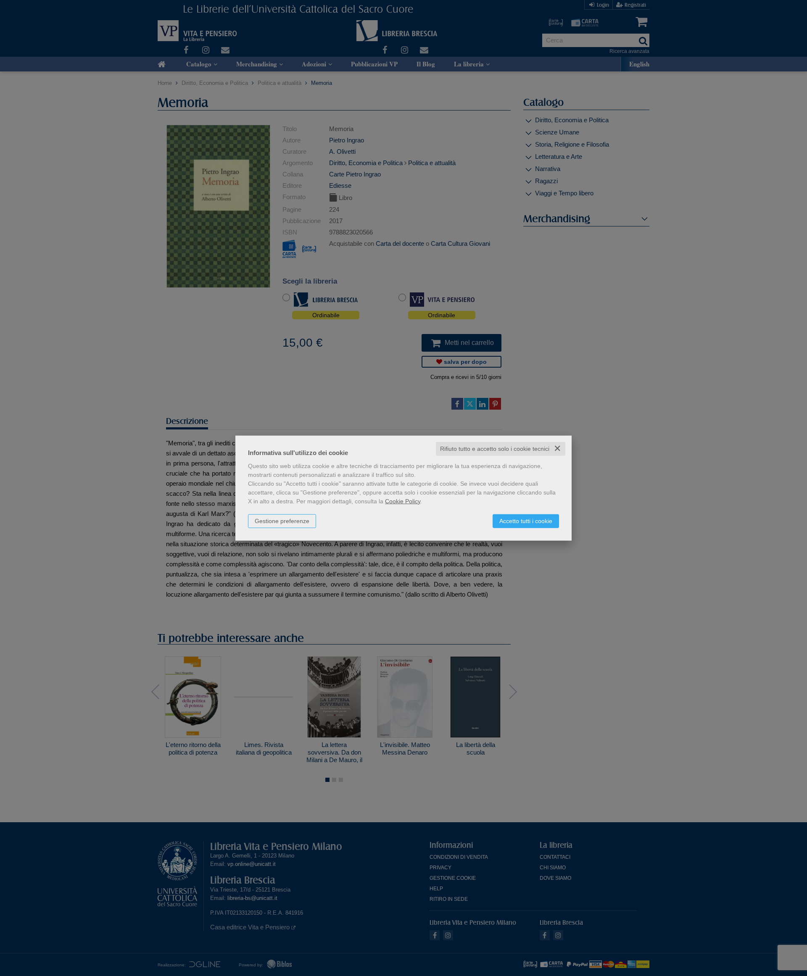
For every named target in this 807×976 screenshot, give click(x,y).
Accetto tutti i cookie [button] (525, 521)
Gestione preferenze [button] (282, 521)
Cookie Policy (402, 501)
